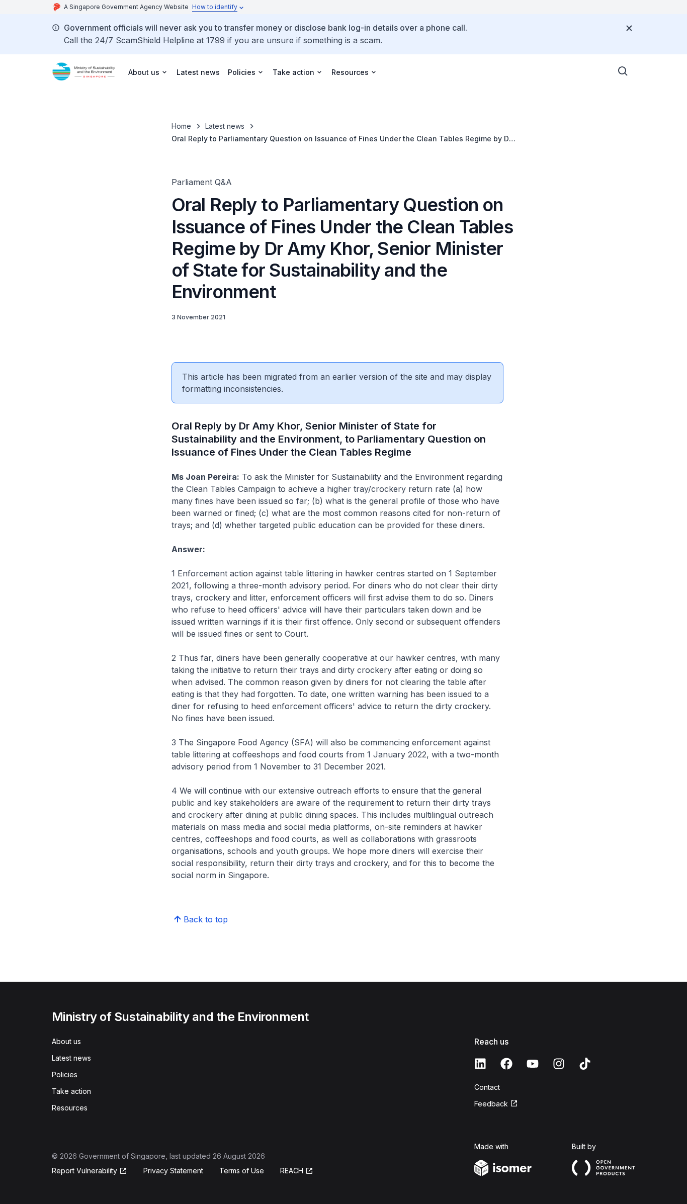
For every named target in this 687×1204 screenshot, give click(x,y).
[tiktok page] (585, 1064)
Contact (487, 1087)
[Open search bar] (623, 71)
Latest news (198, 72)
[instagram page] (559, 1064)
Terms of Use (241, 1170)
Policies (64, 1074)
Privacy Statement (173, 1170)
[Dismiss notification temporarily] (629, 28)
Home (181, 126)
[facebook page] (506, 1064)
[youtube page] (533, 1064)
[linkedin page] (480, 1064)
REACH (291, 1170)
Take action (71, 1091)
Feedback (491, 1103)
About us (66, 1041)
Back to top (206, 919)
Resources (70, 1107)
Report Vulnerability (84, 1170)
